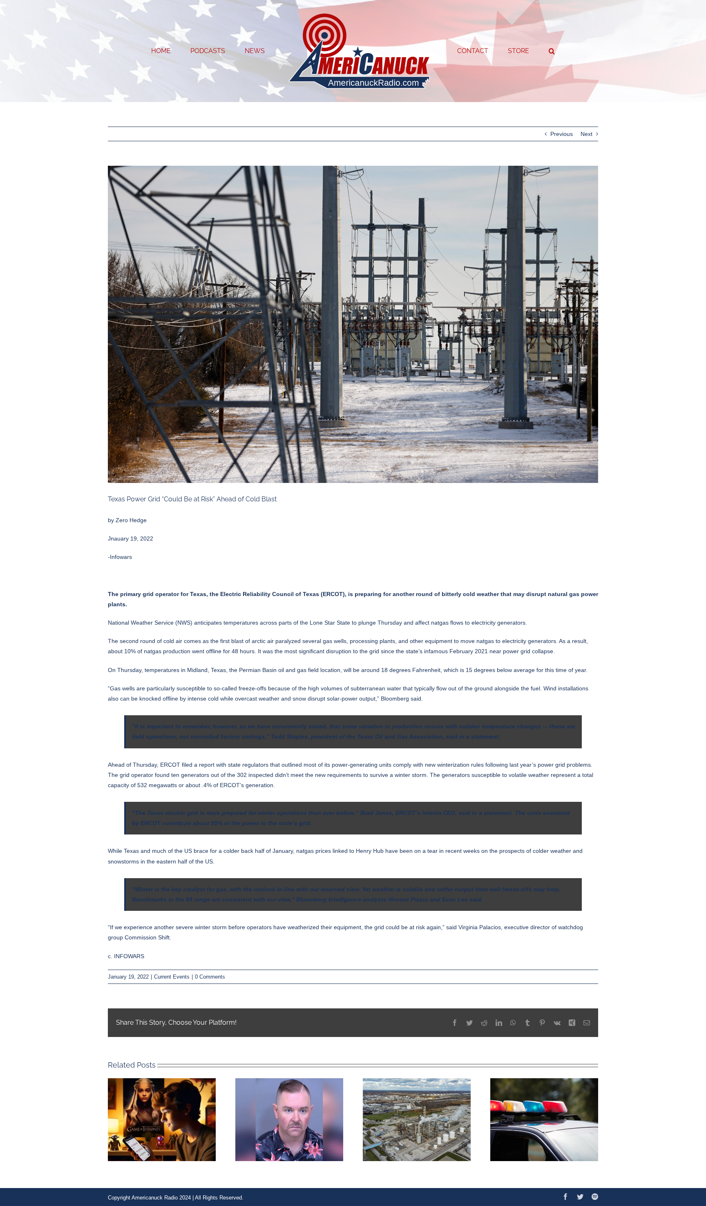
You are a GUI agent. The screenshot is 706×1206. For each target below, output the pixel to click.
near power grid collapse (521, 651)
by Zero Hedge (127, 520)
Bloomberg (395, 698)
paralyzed (288, 641)
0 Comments (210, 977)
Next (586, 134)
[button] (519, 51)
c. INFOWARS (126, 956)
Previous (561, 134)
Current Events (172, 977)
